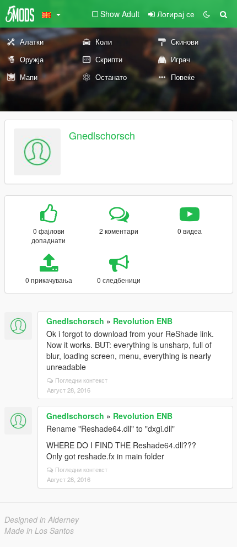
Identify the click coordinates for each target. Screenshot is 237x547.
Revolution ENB (143, 320)
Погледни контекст (81, 380)
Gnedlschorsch (102, 135)
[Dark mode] (206, 14)
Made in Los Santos (39, 530)
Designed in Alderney (41, 519)
